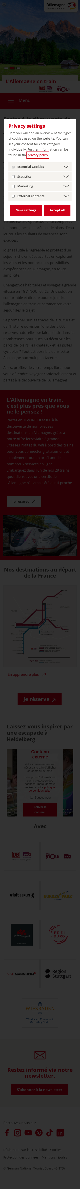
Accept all (57, 210)
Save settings (26, 210)
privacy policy (38, 155)
